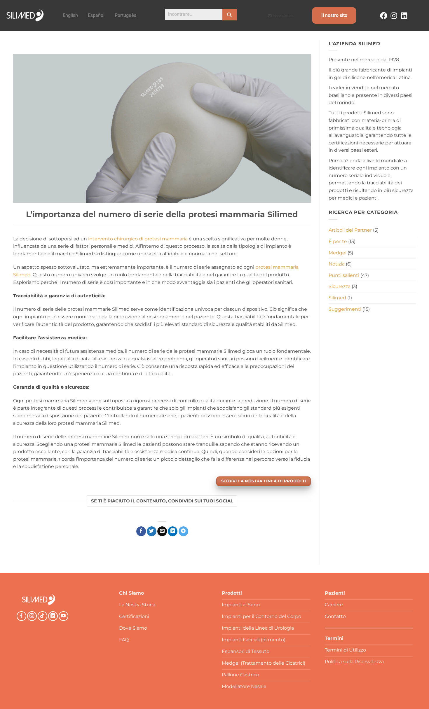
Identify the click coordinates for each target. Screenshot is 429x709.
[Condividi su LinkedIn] (172, 531)
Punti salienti (344, 275)
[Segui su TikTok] (42, 616)
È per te (338, 241)
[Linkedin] (404, 15)
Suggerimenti (345, 309)
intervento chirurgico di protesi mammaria (138, 239)
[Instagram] (393, 15)
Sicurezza (339, 286)
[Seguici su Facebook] (21, 616)
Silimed (337, 298)
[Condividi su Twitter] (151, 531)
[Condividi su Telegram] (183, 531)
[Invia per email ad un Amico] (162, 531)
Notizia (337, 264)
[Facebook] (383, 15)
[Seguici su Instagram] (32, 616)
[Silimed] (38, 599)
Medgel (337, 252)
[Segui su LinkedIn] (53, 616)
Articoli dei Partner (350, 230)
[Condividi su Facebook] (141, 531)
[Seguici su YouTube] (63, 616)
